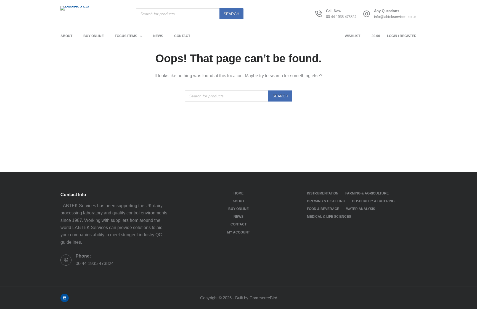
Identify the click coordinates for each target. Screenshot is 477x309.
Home (238, 193)
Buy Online (93, 36)
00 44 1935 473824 (341, 17)
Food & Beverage (323, 209)
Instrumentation (322, 193)
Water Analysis (360, 209)
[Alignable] (64, 298)
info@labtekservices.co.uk (395, 17)
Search (231, 14)
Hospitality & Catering (373, 201)
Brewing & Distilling (326, 201)
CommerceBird (263, 297)
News (158, 36)
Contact (182, 36)
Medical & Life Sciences (329, 217)
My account (238, 232)
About (66, 36)
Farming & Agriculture (367, 193)
